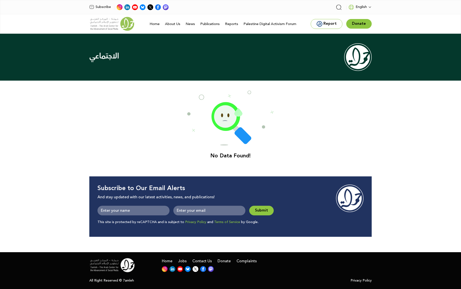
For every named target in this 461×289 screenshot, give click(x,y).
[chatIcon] (166, 7)
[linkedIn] (127, 7)
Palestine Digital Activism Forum (269, 24)
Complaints (247, 261)
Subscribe (103, 7)
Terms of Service (227, 222)
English (361, 7)
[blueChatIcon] (143, 7)
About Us (172, 24)
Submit (261, 210)
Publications (210, 24)
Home (155, 24)
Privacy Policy (195, 222)
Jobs (182, 261)
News (190, 24)
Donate (224, 261)
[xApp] (150, 7)
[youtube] (135, 7)
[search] (339, 7)
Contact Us (202, 261)
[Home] (112, 24)
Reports (231, 24)
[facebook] (158, 7)
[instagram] (119, 7)
